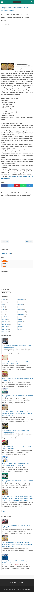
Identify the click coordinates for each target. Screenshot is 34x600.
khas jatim (20, 302)
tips (19, 329)
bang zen (4, 266)
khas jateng (21, 299)
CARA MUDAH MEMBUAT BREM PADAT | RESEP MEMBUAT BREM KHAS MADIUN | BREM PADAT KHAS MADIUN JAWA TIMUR (17, 413)
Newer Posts (5, 241)
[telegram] (29, 185)
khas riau (20, 309)
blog (3, 304)
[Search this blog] (32, 2)
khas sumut (21, 316)
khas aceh (4, 319)
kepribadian (5, 316)
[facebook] (4, 185)
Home (3, 511)
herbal (3, 312)
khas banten (5, 321)
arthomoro (5, 263)
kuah (19, 319)
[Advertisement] (17, 44)
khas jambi (4, 331)
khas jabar (4, 326)
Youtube (4, 302)
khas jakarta (5, 329)
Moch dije (5, 261)
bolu (3, 307)
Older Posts (29, 241)
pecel (19, 324)
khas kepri (20, 307)
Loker (3, 299)
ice (2, 314)
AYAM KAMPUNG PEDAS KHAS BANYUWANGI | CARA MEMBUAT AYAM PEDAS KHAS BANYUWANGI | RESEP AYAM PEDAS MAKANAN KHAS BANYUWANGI (17, 498)
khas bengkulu (5, 324)
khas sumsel (21, 314)
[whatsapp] (23, 185)
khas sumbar (21, 312)
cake (3, 309)
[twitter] (11, 185)
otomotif (20, 321)
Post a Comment (5, 24)
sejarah (20, 326)
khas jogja (20, 304)
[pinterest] (17, 185)
